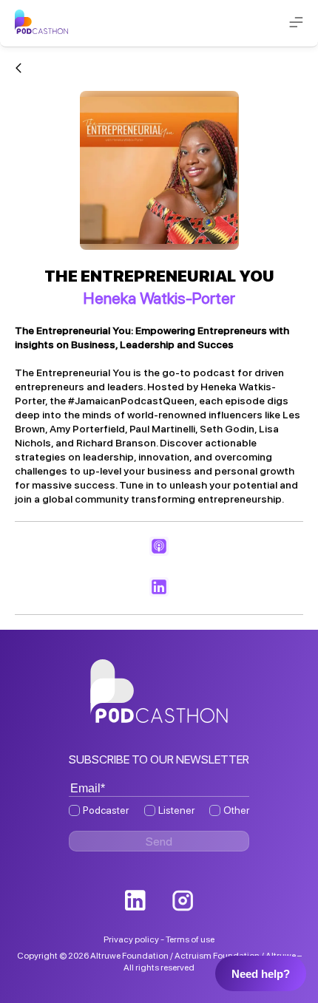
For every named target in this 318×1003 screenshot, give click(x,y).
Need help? (260, 974)
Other (236, 810)
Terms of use (190, 939)
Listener (176, 810)
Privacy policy (131, 939)
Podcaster (106, 810)
